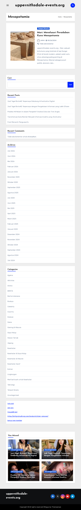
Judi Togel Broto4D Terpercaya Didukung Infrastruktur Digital (31, 101)
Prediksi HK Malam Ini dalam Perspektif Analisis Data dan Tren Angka (34, 112)
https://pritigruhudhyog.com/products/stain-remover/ (28, 416)
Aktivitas (11, 280)
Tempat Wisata (43, 28)
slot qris (10, 408)
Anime (10, 286)
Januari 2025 (13, 229)
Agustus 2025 (13, 193)
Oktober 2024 (13, 245)
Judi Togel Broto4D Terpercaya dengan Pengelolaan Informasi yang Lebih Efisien (38, 106)
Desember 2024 (14, 234)
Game (10, 322)
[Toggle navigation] (7, 5)
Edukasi (10, 317)
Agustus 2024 (13, 255)
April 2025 (11, 213)
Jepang (10, 343)
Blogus (46, 507)
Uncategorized (13, 395)
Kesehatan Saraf (14, 364)
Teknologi (11, 385)
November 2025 (14, 177)
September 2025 (14, 187)
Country (11, 312)
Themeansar (56, 507)
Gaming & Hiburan (14, 327)
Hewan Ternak (13, 338)
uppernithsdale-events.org (40, 5)
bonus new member (15, 420)
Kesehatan (12, 348)
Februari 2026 (13, 167)
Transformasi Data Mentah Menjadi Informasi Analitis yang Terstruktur (34, 117)
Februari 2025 (13, 224)
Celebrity (11, 307)
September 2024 (14, 250)
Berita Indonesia (14, 296)
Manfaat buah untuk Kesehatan (20, 380)
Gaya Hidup (12, 333)
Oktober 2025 (13, 182)
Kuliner (10, 369)
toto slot (11, 404)
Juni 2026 (11, 156)
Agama (10, 275)
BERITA (10, 291)
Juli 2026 (11, 151)
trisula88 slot (12, 412)
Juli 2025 (11, 198)
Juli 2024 (11, 260)
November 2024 (14, 240)
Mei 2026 (11, 161)
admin (42, 40)
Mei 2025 (11, 208)
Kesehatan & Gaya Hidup (17, 353)
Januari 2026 (13, 172)
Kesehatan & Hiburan (16, 359)
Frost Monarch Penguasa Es (18, 122)
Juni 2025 (11, 203)
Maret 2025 (12, 219)
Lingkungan (12, 374)
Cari (10, 78)
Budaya (10, 301)
